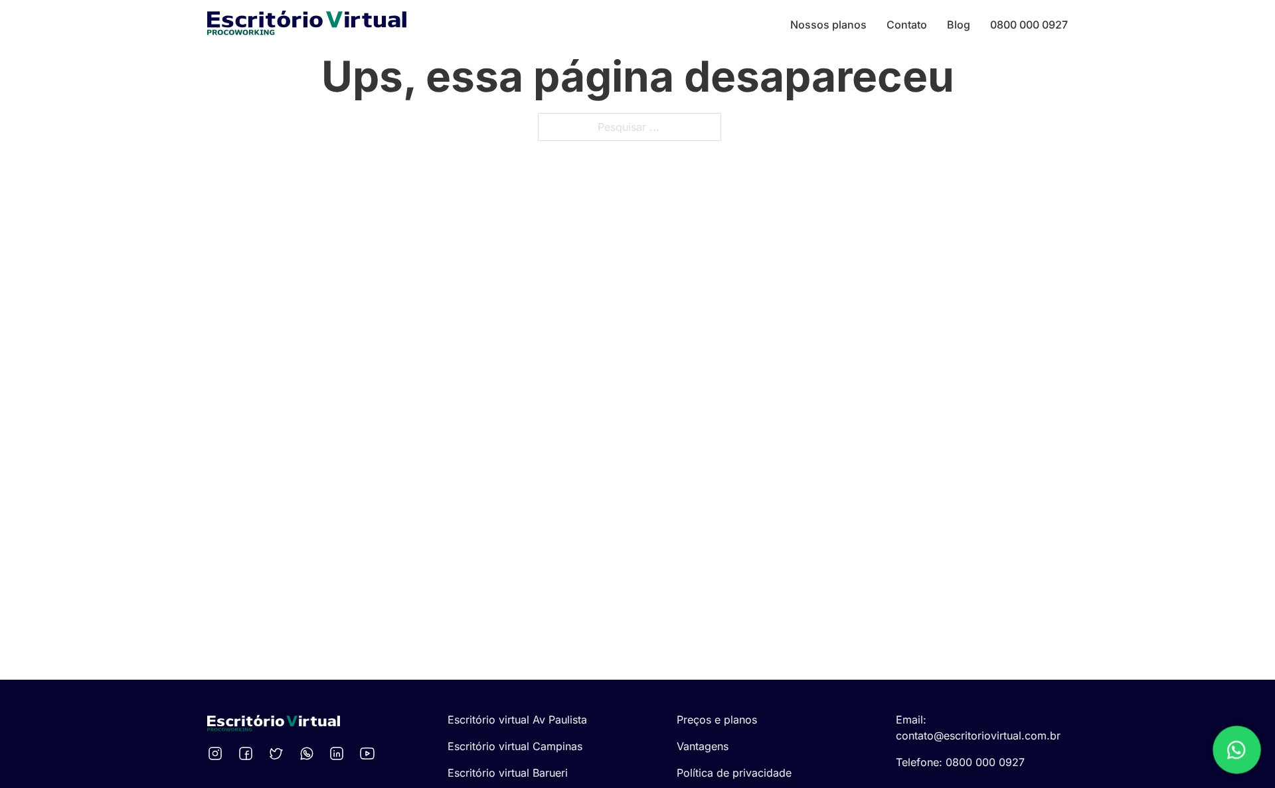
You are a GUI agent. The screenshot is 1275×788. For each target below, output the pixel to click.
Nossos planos (828, 24)
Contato (907, 24)
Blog (958, 24)
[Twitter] (278, 753)
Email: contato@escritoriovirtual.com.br (978, 727)
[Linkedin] (339, 753)
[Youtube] (369, 753)
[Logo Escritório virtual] (306, 25)
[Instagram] (217, 753)
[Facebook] (248, 753)
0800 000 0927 (1029, 24)
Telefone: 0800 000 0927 (960, 762)
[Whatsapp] (309, 753)
